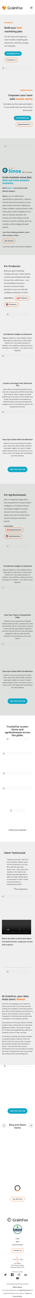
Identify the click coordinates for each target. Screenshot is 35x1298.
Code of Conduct (17, 1245)
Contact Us (17, 1250)
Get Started (9, 241)
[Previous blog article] (31, 1125)
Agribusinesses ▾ (24, 124)
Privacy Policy (17, 1296)
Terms (27, 1293)
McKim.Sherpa (17, 1287)
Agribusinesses (15, 530)
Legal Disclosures (25, 1290)
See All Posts (17, 1199)
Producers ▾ (11, 60)
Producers (23, 298)
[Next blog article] (4, 1125)
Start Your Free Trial (17, 469)
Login (17, 1238)
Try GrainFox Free (13, 53)
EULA (17, 1241)
